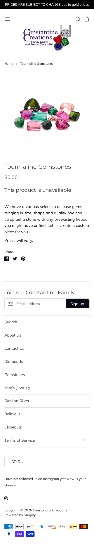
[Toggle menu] (7, 18)
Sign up (77, 303)
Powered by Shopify (20, 515)
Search (10, 321)
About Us (12, 335)
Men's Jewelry (17, 387)
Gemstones (14, 374)
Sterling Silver (17, 400)
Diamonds (13, 361)
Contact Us (14, 348)
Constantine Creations (50, 510)
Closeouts (13, 427)
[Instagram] (4, 497)
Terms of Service (19, 440)
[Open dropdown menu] (84, 439)
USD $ (14, 461)
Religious (12, 413)
